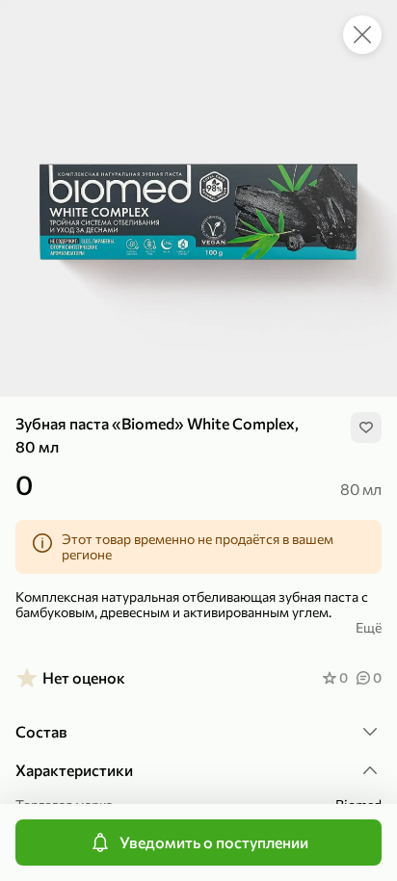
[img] (366, 427)
